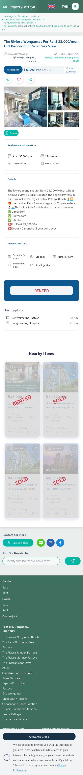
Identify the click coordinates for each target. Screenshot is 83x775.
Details (12, 179)
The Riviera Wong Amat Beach (17, 22)
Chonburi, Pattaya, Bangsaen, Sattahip (21, 19)
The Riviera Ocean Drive (16, 662)
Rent (5, 592)
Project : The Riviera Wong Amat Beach (61, 59)
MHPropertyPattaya (19, 6)
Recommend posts (27, 16)
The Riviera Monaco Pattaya (19, 657)
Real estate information (22, 145)
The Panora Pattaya (14, 719)
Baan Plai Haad (11, 678)
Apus (5, 667)
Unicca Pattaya (11, 714)
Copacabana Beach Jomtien (19, 704)
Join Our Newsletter (15, 553)
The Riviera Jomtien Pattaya (19, 652)
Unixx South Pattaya (14, 698)
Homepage (7, 16)
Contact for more (14, 534)
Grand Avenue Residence (17, 673)
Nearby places (14, 310)
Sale (5, 587)
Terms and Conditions (56, 728)
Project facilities (17, 243)
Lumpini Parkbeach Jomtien (19, 709)
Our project (9, 616)
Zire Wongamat (11, 693)
